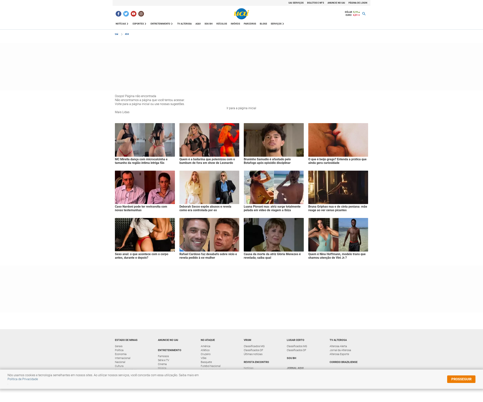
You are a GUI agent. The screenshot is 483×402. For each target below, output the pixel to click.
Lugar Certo (295, 339)
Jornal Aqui (295, 368)
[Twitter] (126, 14)
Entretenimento (169, 350)
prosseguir (461, 379)
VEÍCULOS (221, 23)
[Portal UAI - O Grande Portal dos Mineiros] (241, 13)
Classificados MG (297, 346)
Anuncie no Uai (336, 3)
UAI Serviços (296, 3)
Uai (116, 34)
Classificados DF (253, 350)
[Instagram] (141, 14)
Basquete (206, 362)
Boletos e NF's (315, 3)
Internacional (122, 358)
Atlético (205, 350)
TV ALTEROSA (184, 23)
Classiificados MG (254, 346)
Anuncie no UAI (168, 339)
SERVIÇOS (276, 23)
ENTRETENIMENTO (160, 23)
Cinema (162, 364)
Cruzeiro (206, 354)
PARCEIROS (250, 23)
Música (162, 368)
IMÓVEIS (235, 23)
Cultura (119, 365)
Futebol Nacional (211, 365)
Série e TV (163, 360)
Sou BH (208, 23)
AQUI (198, 23)
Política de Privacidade (23, 379)
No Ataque (208, 339)
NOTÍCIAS (121, 23)
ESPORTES (138, 23)
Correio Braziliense (344, 362)
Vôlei (203, 358)
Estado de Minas (126, 339)
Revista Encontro (256, 362)
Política (119, 350)
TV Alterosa (338, 339)
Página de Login (357, 3)
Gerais (118, 346)
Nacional (120, 362)
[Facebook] (118, 14)
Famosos (163, 356)
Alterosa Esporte (339, 354)
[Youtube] (133, 14)
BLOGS (263, 23)
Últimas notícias (253, 354)
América (205, 346)
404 (127, 34)
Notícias (248, 368)
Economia (121, 354)
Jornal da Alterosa (340, 350)
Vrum (247, 339)
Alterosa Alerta (338, 346)
